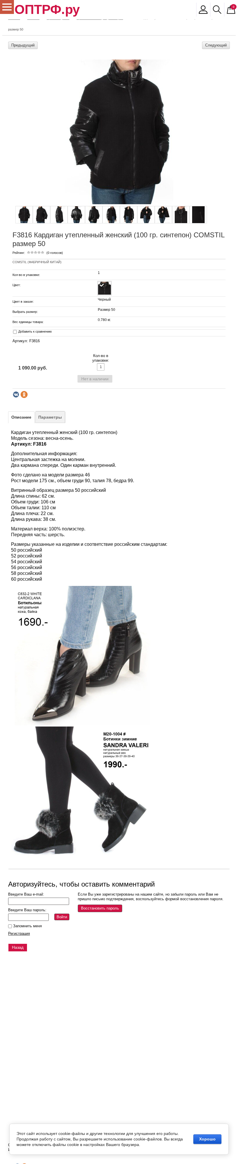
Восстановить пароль (100, 908)
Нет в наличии (95, 378)
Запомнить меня (27, 926)
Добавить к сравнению (34, 331)
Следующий (216, 45)
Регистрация (19, 933)
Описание (21, 417)
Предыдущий (23, 45)
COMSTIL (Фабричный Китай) (37, 262)
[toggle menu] (7, 7)
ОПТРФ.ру (47, 9)
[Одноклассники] (24, 394)
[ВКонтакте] (15, 394)
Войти (62, 917)
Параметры (50, 417)
